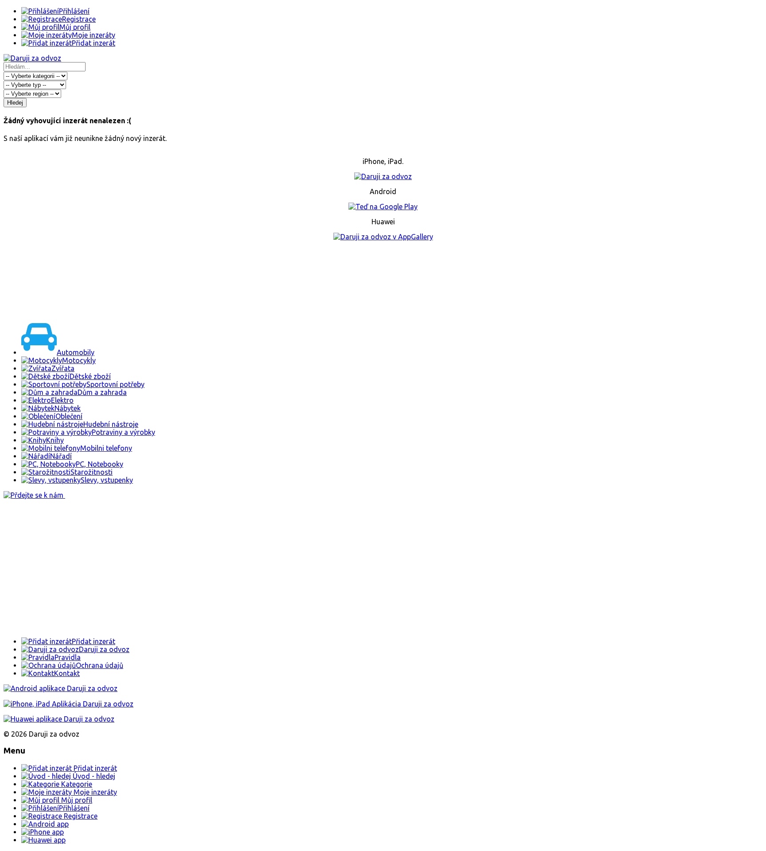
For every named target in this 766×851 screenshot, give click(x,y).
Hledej (15, 102)
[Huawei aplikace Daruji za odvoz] (59, 719)
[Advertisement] (383, 280)
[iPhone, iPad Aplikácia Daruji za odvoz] (68, 704)
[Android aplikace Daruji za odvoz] (60, 688)
